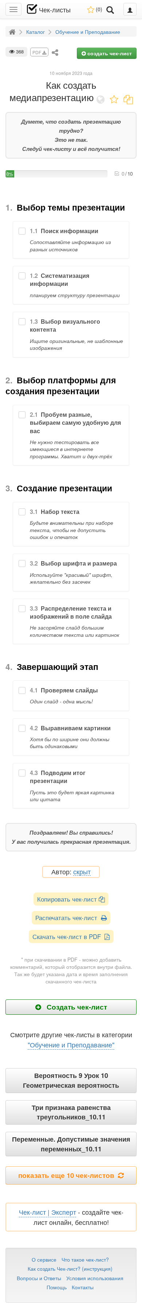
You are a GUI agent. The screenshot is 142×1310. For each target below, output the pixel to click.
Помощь (57, 1287)
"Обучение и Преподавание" (71, 1044)
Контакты (83, 1287)
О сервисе (44, 1259)
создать (109, 53)
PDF (37, 52)
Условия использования (94, 1278)
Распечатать (68, 917)
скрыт (82, 872)
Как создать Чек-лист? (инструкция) (70, 1268)
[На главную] (13, 31)
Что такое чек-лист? (85, 1259)
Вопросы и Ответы (39, 1278)
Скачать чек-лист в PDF (68, 936)
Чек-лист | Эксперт (47, 1212)
